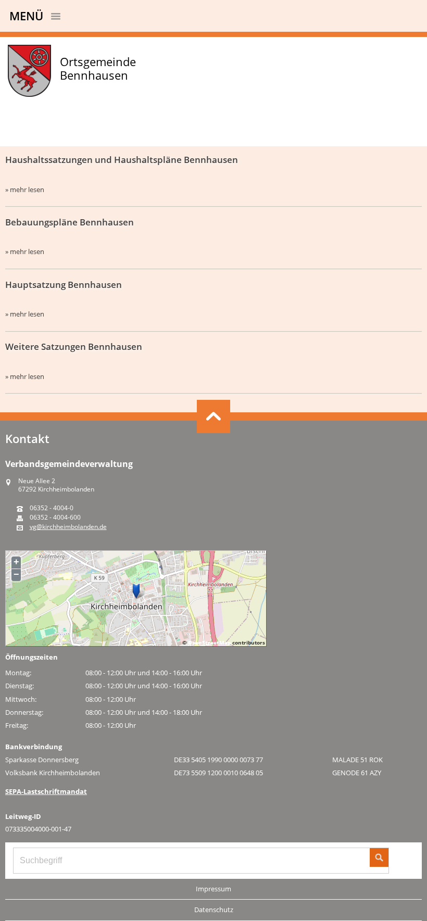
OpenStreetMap (209, 642)
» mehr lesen (24, 189)
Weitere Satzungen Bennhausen (73, 346)
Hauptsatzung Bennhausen (63, 285)
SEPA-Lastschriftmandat (46, 791)
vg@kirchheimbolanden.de (68, 527)
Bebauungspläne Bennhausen (69, 222)
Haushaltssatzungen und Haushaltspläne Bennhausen (121, 160)
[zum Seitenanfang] (213, 416)
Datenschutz (213, 909)
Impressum (213, 888)
